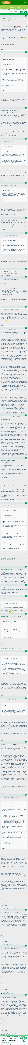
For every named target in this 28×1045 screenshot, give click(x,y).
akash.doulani (4, 569)
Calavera (3, 110)
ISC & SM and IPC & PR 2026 (14, 7)
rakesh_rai (3, 587)
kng (1, 271)
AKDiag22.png (5, 993)
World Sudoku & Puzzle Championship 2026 (14, 6)
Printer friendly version (6, 1044)
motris (2, 330)
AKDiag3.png (4, 1033)
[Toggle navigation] (25, 2)
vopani (2, 744)
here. (6, 283)
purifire (2, 54)
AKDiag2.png (4, 944)
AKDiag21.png (5, 992)
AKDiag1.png (4, 908)
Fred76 (2, 18)
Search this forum (5, 1042)
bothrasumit (4, 220)
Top (26, 16)
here (13, 434)
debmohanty (4, 416)
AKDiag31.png (5, 1034)
